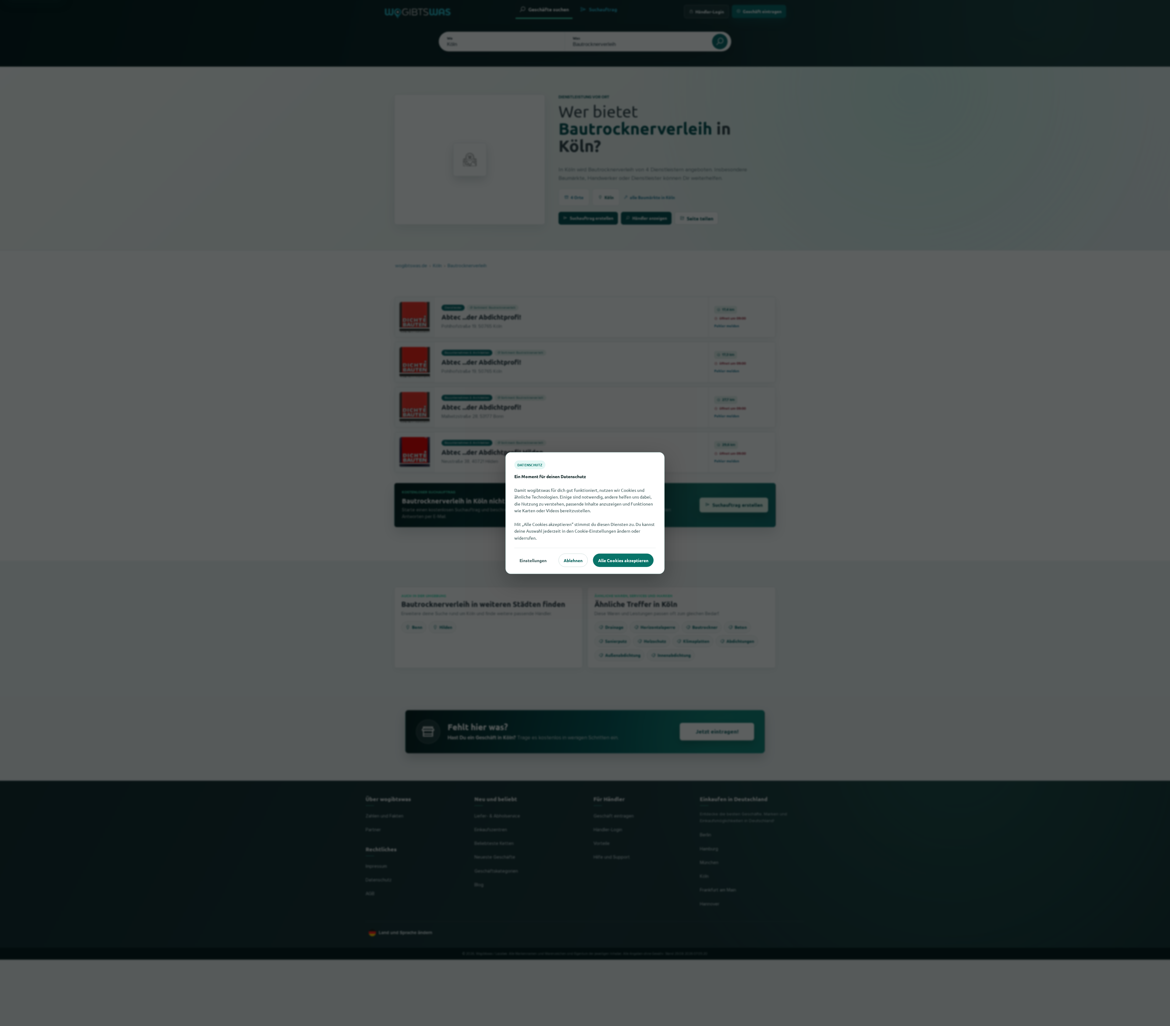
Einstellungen (533, 560)
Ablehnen (573, 560)
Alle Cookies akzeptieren (623, 560)
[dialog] (585, 513)
